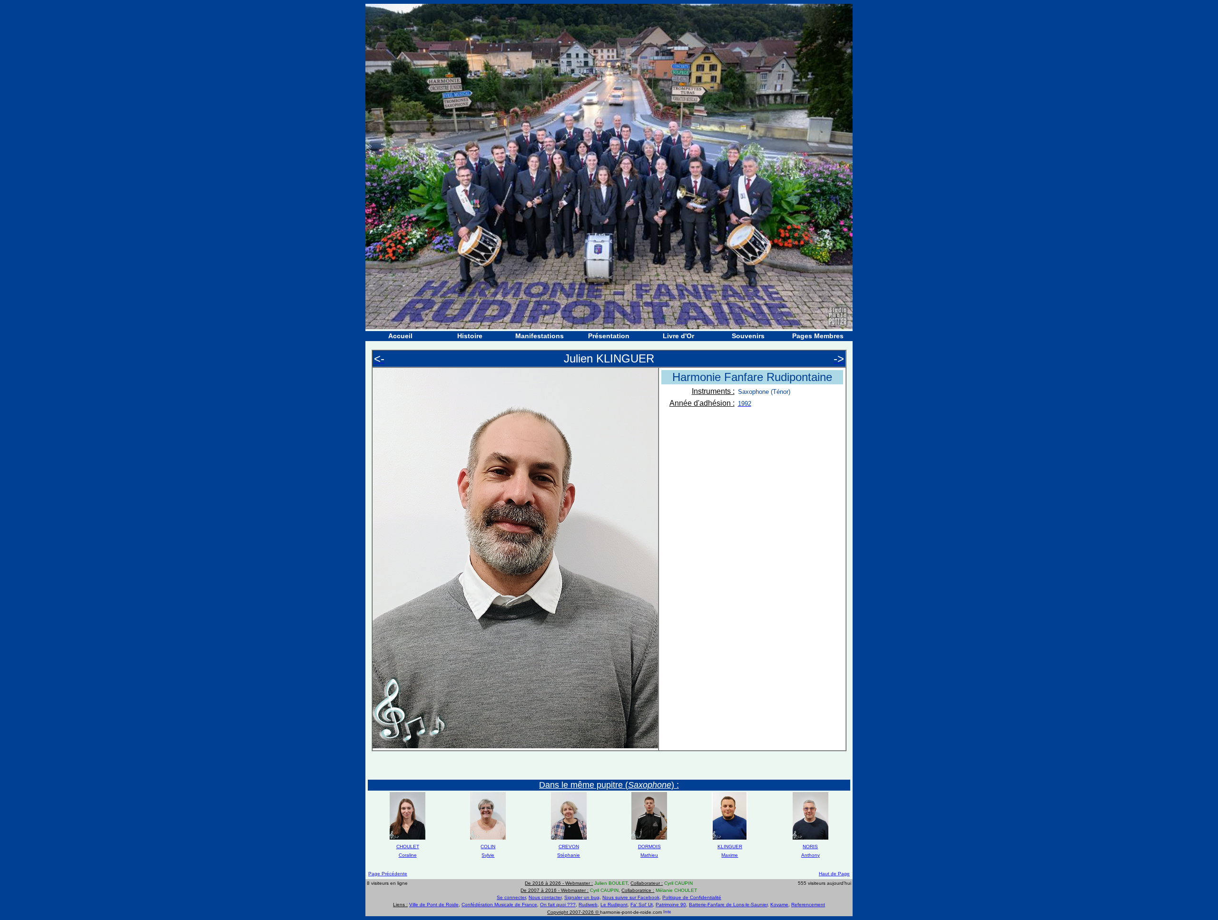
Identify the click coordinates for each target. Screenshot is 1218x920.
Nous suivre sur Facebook (630, 897)
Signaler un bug (581, 897)
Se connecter (511, 897)
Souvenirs (748, 336)
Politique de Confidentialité (691, 897)
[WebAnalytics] (667, 912)
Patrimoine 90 (671, 904)
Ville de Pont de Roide (434, 904)
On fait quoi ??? (558, 904)
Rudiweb (588, 904)
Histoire (469, 336)
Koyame (779, 904)
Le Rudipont (614, 904)
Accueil (400, 336)
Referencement (808, 904)
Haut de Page (834, 873)
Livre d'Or (678, 336)
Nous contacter (545, 897)
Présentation (608, 336)
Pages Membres (818, 336)
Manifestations (539, 336)
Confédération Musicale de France (499, 904)
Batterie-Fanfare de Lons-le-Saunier (728, 904)
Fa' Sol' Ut (641, 904)
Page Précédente (387, 873)
